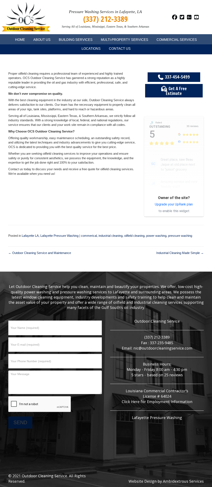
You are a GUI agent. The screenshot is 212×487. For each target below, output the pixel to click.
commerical (89, 235)
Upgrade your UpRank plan (174, 204)
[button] (175, 17)
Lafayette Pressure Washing (59, 235)
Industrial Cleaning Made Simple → (180, 253)
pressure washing (180, 235)
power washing (156, 235)
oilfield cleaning (134, 235)
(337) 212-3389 (105, 18)
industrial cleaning (111, 235)
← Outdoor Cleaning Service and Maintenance (39, 253)
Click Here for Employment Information (157, 401)
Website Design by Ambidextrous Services (166, 481)
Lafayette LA (30, 235)
